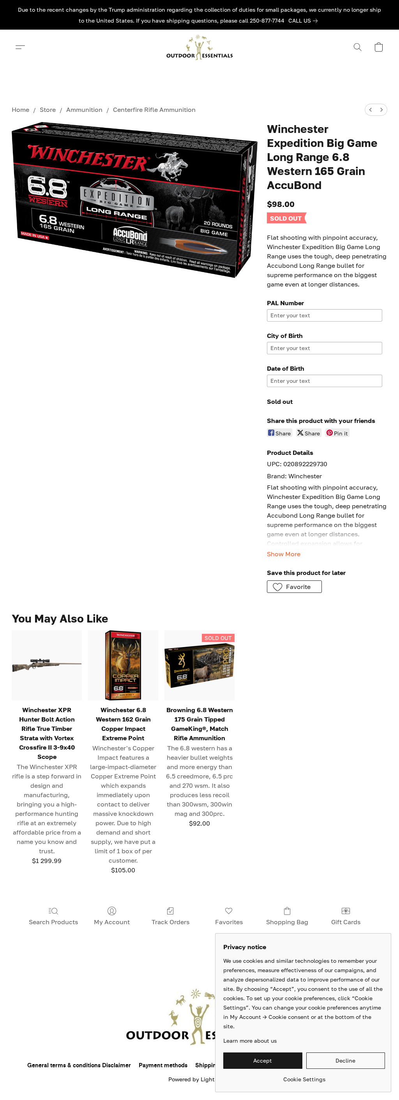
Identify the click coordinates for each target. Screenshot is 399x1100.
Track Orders (170, 922)
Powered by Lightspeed (199, 1079)
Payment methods (163, 1065)
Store (48, 109)
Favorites (229, 922)
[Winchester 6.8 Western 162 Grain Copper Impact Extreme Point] (123, 665)
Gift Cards (345, 922)
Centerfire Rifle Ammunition (154, 109)
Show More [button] (283, 554)
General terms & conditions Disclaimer (79, 1065)
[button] (199, 47)
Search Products (53, 922)
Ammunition (84, 109)
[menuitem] (370, 109)
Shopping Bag (287, 922)
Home (20, 109)
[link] (304, 20)
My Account (112, 922)
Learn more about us (250, 1040)
